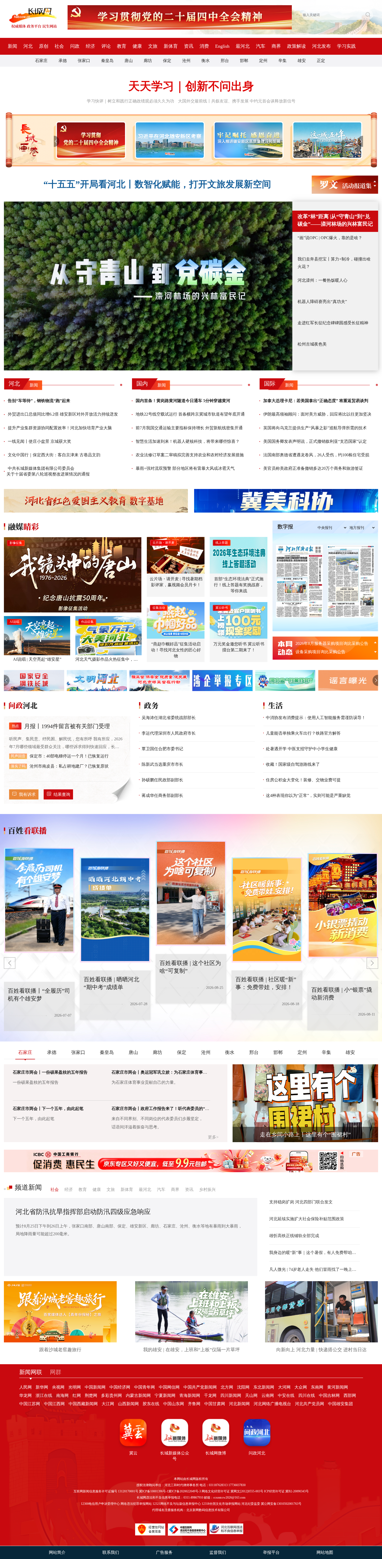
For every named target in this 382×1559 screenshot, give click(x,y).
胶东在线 (151, 1404)
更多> (213, 1137)
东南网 (317, 1387)
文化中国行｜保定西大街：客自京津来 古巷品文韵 (54, 455)
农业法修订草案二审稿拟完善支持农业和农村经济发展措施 (190, 455)
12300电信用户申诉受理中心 (100, 1504)
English (222, 46)
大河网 (284, 1387)
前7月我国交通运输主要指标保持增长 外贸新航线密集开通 (189, 428)
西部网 (350, 1395)
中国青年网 (144, 1387)
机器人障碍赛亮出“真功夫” (322, 301)
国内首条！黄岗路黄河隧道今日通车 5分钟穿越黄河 (183, 400)
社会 (59, 46)
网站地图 (325, 1552)
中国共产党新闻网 (200, 1387)
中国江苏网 (29, 1404)
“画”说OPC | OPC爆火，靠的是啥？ (330, 238)
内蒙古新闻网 (138, 1395)
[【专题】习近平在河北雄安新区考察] (169, 140)
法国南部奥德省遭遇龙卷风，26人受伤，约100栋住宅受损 (316, 455)
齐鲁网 (194, 1404)
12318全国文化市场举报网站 (221, 1504)
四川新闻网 (230, 1395)
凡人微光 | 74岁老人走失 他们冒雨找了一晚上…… (314, 1269)
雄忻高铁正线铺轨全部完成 (294, 1235)
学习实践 (346, 46)
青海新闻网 (189, 1395)
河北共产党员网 (309, 1404)
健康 (137, 46)
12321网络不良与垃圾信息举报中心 (177, 1504)
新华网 (42, 1387)
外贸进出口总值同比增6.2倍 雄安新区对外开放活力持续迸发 (63, 414)
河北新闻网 (239, 1404)
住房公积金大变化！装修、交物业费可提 (303, 780)
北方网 (227, 1387)
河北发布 (321, 46)
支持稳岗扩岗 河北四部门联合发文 (301, 1202)
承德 (62, 60)
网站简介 (57, 1552)
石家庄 (41, 60)
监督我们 (217, 1552)
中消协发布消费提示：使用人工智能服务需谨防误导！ (316, 717)
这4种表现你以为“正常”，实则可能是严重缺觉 (308, 795)
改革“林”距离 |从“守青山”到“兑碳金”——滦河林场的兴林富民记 (335, 220)
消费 (204, 46)
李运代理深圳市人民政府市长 (169, 733)
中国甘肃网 (214, 1404)
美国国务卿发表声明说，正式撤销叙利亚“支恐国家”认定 (315, 441)
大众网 (300, 1387)
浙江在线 (44, 1395)
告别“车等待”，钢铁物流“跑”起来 (39, 400)
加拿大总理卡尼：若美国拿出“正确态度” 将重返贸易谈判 (315, 400)
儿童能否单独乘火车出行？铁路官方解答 (303, 733)
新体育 (171, 46)
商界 (276, 46)
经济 (90, 46)
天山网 (251, 1395)
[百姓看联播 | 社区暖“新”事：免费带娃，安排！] (224, 893)
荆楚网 (91, 1395)
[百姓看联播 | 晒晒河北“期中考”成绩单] (72, 900)
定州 (263, 60)
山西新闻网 (128, 1404)
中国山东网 (173, 1404)
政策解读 (296, 46)
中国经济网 (119, 1387)
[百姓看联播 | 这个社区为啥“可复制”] (148, 910)
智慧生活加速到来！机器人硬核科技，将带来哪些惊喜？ (188, 441)
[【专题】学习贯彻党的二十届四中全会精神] (90, 140)
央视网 (58, 1387)
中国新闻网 (95, 1387)
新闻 (12, 46)
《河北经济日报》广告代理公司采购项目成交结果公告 (333, 643)
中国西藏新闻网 (83, 1404)
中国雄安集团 (340, 1404)
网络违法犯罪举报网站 (136, 1504)
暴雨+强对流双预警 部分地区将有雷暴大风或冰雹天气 (185, 468)
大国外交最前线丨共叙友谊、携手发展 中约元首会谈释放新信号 (236, 101)
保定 (167, 60)
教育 (121, 46)
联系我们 (110, 1552)
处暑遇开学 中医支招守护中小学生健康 (302, 749)
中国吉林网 (329, 1395)
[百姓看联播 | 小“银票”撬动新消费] (300, 910)
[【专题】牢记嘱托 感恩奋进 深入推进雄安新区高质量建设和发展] (247, 140)
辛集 (282, 60)
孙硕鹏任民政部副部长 (162, 780)
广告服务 (164, 1552)
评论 (106, 46)
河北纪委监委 (250, 1504)
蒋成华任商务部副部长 (162, 795)
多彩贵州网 (111, 1395)
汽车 (260, 46)
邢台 (225, 60)
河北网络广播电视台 (272, 1404)
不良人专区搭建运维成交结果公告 (326, 652)
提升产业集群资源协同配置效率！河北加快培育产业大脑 (60, 428)
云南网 (267, 1395)
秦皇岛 (107, 60)
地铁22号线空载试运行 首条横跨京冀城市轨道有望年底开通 (190, 414)
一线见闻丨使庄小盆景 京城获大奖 (39, 441)
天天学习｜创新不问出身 (191, 86)
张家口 (84, 60)
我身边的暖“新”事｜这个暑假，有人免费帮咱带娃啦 (314, 1252)
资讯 (188, 46)
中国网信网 (169, 1387)
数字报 (285, 526)
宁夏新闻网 (165, 1395)
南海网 (62, 1395)
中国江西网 (54, 1404)
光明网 (74, 1387)
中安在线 (286, 1395)
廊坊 (148, 60)
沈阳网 (243, 1387)
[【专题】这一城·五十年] (326, 140)
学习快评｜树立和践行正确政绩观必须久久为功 (130, 101)
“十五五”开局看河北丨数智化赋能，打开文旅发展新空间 (157, 184)
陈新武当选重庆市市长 (162, 764)
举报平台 (271, 1552)
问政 (75, 46)
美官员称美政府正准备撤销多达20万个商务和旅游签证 (313, 468)
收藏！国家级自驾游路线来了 (293, 764)
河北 (28, 46)
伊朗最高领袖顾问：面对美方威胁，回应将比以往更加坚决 (317, 414)
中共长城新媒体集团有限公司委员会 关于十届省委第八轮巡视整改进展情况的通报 (48, 471)
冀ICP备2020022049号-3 (184, 1491)
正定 (321, 60)
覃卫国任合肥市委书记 (162, 749)
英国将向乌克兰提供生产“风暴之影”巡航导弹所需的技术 (315, 428)
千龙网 (210, 1395)
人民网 (25, 1387)
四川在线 (306, 1395)
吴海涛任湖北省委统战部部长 (169, 717)
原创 (43, 46)
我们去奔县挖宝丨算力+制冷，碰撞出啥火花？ (334, 263)
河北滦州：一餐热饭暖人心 (322, 280)
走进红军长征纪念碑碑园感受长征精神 (333, 323)
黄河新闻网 (337, 1387)
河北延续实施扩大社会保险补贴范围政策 (306, 1219)
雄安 (302, 60)
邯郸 (244, 60)
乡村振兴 (207, 1189)
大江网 (108, 1404)
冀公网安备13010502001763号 (281, 1504)
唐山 (128, 60)
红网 (77, 1395)
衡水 (205, 60)
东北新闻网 (263, 1387)
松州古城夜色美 (312, 344)
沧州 (186, 60)
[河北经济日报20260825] (299, 581)
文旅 (152, 46)
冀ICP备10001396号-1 (153, 1491)
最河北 (243, 46)
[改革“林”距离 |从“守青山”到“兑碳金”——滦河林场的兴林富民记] (148, 286)
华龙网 (25, 1395)
